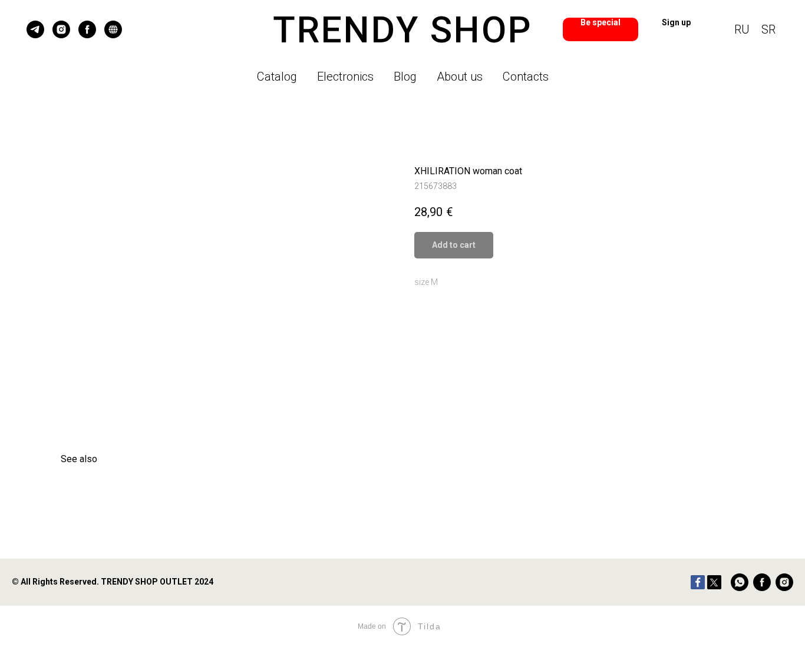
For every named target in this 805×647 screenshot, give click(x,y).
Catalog (277, 76)
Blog (405, 76)
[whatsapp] (739, 582)
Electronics (345, 76)
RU (742, 29)
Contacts (526, 76)
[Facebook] (698, 582)
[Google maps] (113, 29)
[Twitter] (714, 582)
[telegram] (35, 29)
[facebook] (87, 29)
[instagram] (61, 29)
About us (460, 76)
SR (768, 29)
